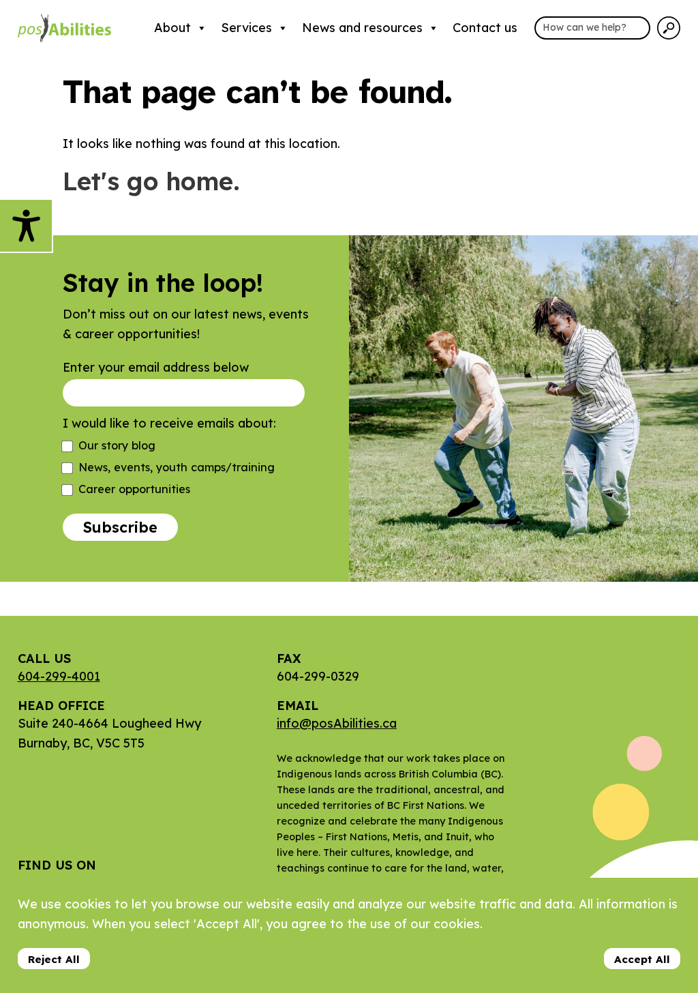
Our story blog (116, 445)
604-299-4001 (59, 676)
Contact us (485, 27)
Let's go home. (151, 181)
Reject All (54, 959)
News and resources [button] (362, 27)
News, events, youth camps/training (176, 467)
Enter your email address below (156, 367)
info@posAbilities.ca (337, 723)
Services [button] (246, 27)
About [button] (172, 27)
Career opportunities (134, 489)
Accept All (642, 959)
